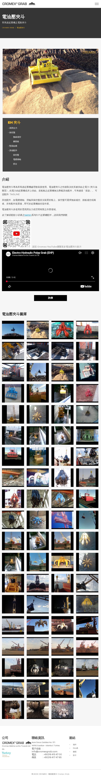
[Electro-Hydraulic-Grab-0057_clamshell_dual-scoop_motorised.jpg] (13, 625)
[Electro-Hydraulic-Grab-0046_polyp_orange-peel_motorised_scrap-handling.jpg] (38, 562)
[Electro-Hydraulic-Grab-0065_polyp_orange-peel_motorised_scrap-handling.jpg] (13, 667)
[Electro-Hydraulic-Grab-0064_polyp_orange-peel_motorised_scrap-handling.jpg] (87, 646)
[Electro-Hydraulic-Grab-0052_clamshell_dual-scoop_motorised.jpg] (87, 583)
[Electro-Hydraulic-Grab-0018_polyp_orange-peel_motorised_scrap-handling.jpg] (38, 414)
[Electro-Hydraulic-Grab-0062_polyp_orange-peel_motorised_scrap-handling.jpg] (38, 646)
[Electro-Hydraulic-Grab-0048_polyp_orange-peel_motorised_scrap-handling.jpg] (87, 562)
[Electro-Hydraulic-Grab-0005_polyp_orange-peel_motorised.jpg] (13, 351)
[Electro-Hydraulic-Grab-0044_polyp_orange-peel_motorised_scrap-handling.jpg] (87, 541)
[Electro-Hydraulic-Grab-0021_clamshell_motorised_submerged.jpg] (13, 435)
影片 (74, 755)
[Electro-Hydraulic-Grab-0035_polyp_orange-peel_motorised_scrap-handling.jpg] (62, 499)
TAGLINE (15, 194)
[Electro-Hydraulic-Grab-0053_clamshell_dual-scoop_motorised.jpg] (13, 604)
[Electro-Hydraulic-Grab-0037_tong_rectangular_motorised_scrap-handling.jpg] (13, 520)
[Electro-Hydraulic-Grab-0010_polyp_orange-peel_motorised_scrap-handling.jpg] (38, 372)
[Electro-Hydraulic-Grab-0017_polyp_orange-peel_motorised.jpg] (13, 414)
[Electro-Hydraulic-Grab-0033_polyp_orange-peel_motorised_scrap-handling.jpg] (13, 499)
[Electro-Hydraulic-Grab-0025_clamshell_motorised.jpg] (13, 456)
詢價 (50, 298)
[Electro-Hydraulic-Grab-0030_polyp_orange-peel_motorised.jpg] (38, 477)
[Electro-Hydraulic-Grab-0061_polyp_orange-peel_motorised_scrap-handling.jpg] (13, 646)
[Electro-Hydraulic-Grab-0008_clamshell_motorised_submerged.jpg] (87, 351)
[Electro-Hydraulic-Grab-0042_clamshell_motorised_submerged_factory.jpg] (38, 541)
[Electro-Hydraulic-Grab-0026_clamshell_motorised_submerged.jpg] (38, 456)
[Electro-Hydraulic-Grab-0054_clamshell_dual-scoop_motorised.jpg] (38, 604)
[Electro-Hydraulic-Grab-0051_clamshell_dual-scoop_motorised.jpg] (62, 583)
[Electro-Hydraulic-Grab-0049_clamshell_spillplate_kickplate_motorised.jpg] (13, 583)
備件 (74, 745)
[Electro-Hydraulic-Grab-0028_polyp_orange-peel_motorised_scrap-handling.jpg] (87, 456)
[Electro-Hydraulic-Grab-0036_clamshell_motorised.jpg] (87, 499)
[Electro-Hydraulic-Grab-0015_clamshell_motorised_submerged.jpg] (62, 393)
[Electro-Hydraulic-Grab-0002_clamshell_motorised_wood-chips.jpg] (38, 330)
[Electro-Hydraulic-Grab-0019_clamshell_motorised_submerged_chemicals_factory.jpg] (62, 414)
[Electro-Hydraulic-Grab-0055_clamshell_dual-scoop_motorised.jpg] (62, 604)
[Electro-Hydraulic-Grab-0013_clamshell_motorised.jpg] (13, 393)
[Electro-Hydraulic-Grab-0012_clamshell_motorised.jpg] (87, 372)
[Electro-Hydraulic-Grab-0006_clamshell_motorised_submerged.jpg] (38, 351)
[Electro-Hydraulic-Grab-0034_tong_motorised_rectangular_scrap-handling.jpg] (38, 499)
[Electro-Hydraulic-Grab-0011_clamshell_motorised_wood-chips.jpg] (62, 372)
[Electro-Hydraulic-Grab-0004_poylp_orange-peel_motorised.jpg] (87, 330)
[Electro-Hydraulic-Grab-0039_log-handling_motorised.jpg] (62, 520)
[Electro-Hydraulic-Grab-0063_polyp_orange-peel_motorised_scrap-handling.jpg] (62, 646)
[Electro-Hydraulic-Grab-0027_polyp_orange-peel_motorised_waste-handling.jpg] (62, 456)
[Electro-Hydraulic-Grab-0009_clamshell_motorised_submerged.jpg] (13, 372)
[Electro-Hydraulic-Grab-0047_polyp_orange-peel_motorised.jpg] (62, 562)
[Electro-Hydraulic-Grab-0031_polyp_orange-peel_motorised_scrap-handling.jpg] (62, 477)
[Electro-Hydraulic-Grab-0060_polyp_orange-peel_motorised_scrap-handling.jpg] (87, 625)
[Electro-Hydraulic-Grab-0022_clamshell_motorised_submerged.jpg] (38, 435)
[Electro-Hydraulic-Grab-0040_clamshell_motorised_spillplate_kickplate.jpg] (87, 520)
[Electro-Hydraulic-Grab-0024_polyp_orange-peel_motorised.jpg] (87, 435)
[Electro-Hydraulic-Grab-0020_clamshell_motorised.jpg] (87, 414)
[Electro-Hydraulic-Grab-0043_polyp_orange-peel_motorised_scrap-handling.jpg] (62, 541)
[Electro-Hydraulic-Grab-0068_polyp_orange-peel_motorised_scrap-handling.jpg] (87, 667)
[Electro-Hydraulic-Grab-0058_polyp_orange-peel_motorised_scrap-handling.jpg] (38, 625)
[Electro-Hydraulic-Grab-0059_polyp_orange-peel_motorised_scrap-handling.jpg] (62, 625)
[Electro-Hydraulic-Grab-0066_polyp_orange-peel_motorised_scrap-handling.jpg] (38, 667)
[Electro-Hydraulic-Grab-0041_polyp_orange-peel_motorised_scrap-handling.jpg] (13, 541)
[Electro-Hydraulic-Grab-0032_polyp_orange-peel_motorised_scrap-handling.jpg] (87, 477)
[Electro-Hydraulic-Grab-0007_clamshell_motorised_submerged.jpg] (62, 351)
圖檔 (74, 752)
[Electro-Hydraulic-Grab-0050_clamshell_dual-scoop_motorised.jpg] (38, 583)
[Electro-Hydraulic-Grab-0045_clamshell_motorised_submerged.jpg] (13, 562)
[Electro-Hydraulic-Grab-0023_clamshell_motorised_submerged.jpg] (62, 435)
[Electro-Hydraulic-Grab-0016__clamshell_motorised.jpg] (87, 393)
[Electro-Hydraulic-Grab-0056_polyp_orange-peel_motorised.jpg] (87, 604)
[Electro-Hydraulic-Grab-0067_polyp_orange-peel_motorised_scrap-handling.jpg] (62, 667)
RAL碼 (75, 748)
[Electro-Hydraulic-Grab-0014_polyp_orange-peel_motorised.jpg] (38, 393)
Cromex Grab (63, 774)
